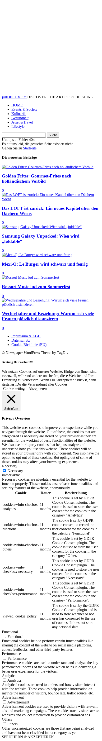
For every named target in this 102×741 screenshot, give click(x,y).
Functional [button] (10, 632)
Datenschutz (20, 340)
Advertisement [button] (13, 697)
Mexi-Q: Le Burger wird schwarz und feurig (45, 264)
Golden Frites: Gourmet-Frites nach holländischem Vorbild (36, 178)
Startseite (30, 148)
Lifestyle (17, 126)
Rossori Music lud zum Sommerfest (36, 286)
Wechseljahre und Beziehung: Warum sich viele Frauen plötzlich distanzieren (48, 316)
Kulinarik (18, 114)
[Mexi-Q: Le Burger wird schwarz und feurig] (37, 255)
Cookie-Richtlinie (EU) (28, 345)
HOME (17, 105)
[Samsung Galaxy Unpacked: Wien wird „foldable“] (42, 227)
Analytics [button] (9, 676)
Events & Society (24, 109)
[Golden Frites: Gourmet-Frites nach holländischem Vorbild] (47, 167)
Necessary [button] (9, 466)
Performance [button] (11, 654)
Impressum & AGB (26, 336)
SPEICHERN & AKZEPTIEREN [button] (28, 737)
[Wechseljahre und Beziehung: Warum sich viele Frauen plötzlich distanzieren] (51, 304)
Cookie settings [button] (14, 389)
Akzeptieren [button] (37, 389)
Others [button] (7, 719)
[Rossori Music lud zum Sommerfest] (30, 277)
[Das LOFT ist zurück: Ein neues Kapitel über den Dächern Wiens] (51, 199)
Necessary (15, 471)
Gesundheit (19, 118)
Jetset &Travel (22, 122)
